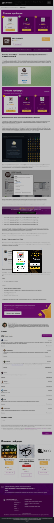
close (40, 251)
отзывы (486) (35, 267)
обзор (35, 264)
